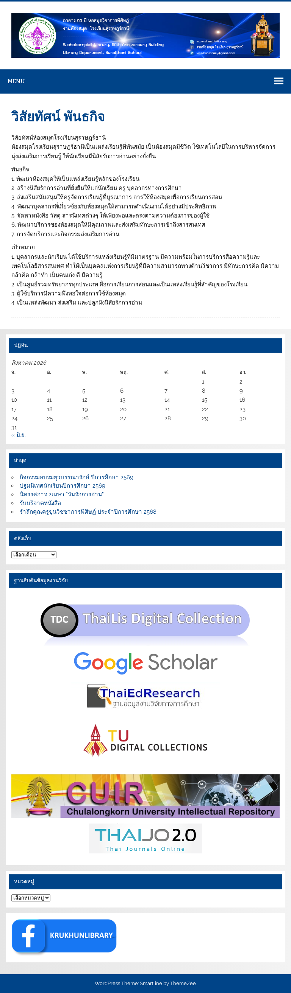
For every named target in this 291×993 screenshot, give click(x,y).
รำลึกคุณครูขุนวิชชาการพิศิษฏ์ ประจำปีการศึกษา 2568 (88, 511)
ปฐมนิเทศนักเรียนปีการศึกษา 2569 (62, 485)
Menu (16, 81)
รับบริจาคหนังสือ (40, 503)
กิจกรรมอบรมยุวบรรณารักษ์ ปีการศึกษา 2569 (76, 477)
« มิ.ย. (18, 435)
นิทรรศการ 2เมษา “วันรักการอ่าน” (62, 494)
